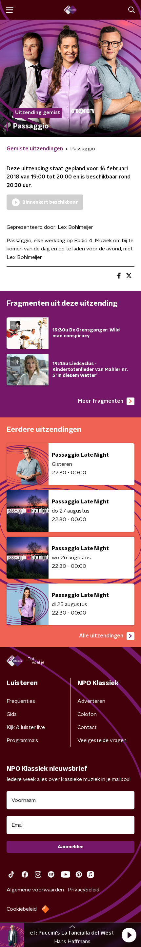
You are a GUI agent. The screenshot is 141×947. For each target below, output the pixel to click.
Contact (87, 727)
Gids (12, 714)
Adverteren (91, 701)
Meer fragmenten (100, 401)
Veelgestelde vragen (102, 740)
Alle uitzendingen (101, 635)
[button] (128, 934)
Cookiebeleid (22, 909)
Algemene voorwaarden (35, 889)
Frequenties (21, 701)
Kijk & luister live (26, 727)
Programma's (22, 740)
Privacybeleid (83, 889)
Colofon (87, 714)
